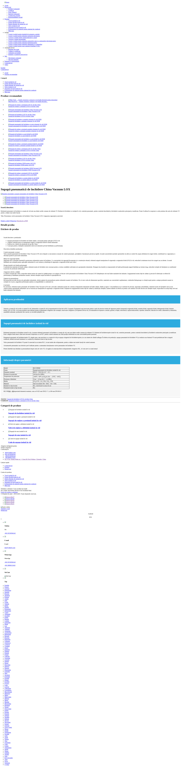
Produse (7, 19)
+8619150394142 (10, 456)
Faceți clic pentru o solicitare (9, 492)
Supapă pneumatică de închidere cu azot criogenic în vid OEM (27, 126)
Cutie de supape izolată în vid (19, 442)
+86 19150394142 (10, 454)
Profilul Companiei (14, 9)
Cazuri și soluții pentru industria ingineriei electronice (24, 36)
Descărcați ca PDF (22, 221)
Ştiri (6, 56)
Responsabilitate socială (15, 17)
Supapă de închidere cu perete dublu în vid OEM (22, 180)
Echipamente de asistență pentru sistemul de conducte (24, 29)
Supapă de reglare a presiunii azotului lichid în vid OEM (25, 145)
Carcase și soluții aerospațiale (17, 39)
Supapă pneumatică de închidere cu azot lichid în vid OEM (25, 140)
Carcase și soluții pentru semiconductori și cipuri (22, 37)
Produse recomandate (11, 74)
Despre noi (8, 7)
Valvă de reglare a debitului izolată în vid (24, 428)
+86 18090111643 (10, 565)
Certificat (11, 10)
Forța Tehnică (12, 12)
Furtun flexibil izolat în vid (16, 22)
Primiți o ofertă (5, 221)
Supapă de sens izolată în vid (19, 435)
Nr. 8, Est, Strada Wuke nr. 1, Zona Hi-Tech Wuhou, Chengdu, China (25, 459)
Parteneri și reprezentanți (12, 61)
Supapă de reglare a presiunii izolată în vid (24, 420)
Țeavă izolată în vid (14, 21)
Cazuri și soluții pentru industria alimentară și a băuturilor (25, 44)
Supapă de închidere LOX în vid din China (21, 116)
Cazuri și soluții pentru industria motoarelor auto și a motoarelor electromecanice (32, 41)
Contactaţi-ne (8, 63)
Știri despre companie (14, 58)
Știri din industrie (13, 59)
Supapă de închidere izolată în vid (21, 413)
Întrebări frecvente (13, 49)
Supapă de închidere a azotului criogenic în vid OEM (24, 121)
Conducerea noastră (14, 15)
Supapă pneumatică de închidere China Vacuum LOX (24, 111)
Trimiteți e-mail (5, 509)
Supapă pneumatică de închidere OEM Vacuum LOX (24, 170)
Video (6, 64)
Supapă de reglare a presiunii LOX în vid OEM (22, 175)
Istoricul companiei (14, 14)
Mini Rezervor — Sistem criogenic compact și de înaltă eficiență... (28, 101)
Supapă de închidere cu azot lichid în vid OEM (22, 136)
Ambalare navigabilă (14, 53)
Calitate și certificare (14, 51)
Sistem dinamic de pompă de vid (18, 24)
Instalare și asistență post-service (17, 54)
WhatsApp (13, 221)
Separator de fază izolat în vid (17, 27)
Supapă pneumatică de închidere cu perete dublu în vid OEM (26, 184)
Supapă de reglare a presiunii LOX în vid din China (23, 106)
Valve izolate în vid (14, 26)
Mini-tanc (11, 31)
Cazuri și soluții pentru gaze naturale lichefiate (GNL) (24, 46)
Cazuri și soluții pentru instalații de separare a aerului (23, 34)
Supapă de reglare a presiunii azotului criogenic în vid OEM (26, 131)
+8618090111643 (10, 457)
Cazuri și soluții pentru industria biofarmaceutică (22, 42)
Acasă (6, 5)
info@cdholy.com (10, 452)
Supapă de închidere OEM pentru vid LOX (21, 165)
